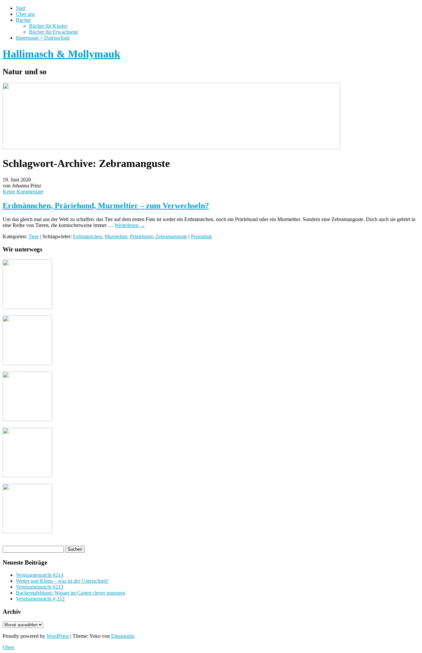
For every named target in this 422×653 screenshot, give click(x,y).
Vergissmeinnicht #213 (39, 587)
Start (20, 8)
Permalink (201, 236)
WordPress (57, 636)
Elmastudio (123, 636)
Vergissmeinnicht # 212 (40, 599)
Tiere (33, 236)
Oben (8, 647)
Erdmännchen (87, 236)
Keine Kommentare (23, 191)
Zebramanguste (171, 236)
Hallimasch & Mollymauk (61, 54)
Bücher (23, 20)
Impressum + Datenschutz (43, 38)
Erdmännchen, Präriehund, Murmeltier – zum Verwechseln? (106, 205)
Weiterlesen (129, 225)
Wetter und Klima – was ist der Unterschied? (62, 581)
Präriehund (141, 236)
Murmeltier (116, 236)
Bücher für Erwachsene (53, 32)
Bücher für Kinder (48, 26)
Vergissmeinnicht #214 (39, 575)
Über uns (25, 14)
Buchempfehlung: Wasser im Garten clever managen (70, 593)
